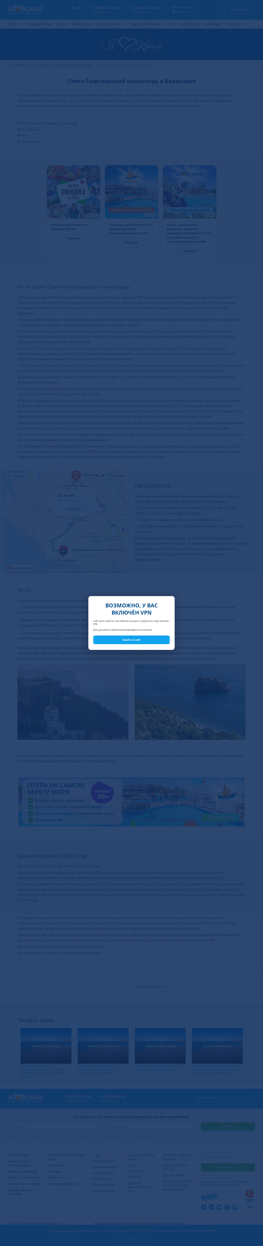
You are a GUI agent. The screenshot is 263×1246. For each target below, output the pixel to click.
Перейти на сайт (131, 639)
